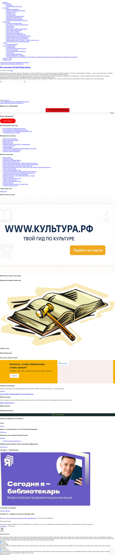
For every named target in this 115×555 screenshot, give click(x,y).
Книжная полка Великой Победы (12, 160)
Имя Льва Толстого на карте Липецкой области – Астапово (19, 175)
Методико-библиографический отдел (16, 48)
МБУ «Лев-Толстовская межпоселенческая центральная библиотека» (18, 518)
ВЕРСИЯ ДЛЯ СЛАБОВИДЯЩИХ (58, 110)
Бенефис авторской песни (10, 180)
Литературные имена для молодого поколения (15, 174)
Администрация (10, 47)
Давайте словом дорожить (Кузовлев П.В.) (17, 38)
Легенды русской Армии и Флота (12, 181)
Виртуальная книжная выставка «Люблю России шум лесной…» (20, 163)
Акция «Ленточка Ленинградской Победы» (11, 64)
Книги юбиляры (7, 147)
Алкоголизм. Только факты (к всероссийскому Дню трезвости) (20, 171)
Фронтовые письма (8, 159)
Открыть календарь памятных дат (12, 441)
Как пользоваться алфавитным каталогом (14, 128)
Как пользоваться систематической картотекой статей (17, 131)
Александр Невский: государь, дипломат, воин (15, 184)
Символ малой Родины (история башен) (17, 37)
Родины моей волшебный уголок (12, 170)
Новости (7, 100)
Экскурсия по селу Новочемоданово (16, 34)
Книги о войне (7, 157)
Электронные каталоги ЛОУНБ (11, 132)
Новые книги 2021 (8, 141)
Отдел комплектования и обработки (16, 51)
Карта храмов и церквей (12, 31)
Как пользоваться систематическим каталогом (15, 130)
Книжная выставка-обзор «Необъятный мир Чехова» (15, 62)
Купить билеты (8, 121)
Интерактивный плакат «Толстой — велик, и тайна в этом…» (23, 40)
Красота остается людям (9, 168)
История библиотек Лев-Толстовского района (18, 36)
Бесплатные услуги (11, 12)
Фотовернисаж (10, 26)
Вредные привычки (8, 177)
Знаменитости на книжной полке (12, 150)
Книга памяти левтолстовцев (14, 30)
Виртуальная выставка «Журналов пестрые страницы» (17, 166)
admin (11, 70)
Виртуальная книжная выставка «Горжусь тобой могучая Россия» (20, 164)
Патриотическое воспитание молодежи (16, 20)
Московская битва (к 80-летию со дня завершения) (16, 144)
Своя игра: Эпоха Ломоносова (11, 151)
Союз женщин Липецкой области (15, 16)
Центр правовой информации (14, 54)
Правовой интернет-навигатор (14, 19)
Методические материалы (10, 138)
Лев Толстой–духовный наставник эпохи (17, 24)
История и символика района (14, 23)
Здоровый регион (11, 15)
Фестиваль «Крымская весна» (14, 17)
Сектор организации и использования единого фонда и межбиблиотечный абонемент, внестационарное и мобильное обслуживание (41, 57)
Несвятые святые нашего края (14, 33)
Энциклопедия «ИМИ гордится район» (16, 29)
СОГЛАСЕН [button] (11, 526)
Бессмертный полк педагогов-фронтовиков (17, 41)
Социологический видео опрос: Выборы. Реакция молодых (19, 173)
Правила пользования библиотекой (15, 10)
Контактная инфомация (12, 9)
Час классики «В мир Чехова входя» (15, 67)
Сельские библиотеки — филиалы (15, 55)
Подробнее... (3, 526)
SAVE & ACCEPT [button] (5, 554)
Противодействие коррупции (14, 6)
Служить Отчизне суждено (10, 185)
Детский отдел (10, 52)
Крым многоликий (8, 182)
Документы (9, 5)
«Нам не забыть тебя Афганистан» (12, 178)
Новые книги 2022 (8, 143)
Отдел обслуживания (12, 50)
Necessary (4, 543)
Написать (14, 375)
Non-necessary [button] (3, 548)
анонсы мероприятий (12, 44)
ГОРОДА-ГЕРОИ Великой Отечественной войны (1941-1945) (19, 148)
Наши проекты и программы (11, 140)
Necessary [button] (2, 541)
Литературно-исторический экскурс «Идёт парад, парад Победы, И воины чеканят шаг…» (27, 167)
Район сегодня (10, 27)
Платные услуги (10, 13)
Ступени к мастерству (9, 145)
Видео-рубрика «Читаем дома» (11, 161)
